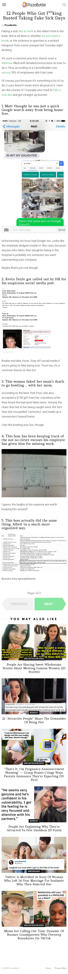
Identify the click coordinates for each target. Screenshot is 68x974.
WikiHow (7, 63)
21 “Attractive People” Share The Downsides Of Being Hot (34, 720)
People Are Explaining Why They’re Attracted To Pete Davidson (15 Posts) (34, 828)
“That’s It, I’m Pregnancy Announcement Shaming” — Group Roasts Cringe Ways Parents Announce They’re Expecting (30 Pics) (34, 774)
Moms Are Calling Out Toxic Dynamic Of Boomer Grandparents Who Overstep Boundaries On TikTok (34, 934)
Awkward (34, 871)
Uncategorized (34, 658)
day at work (26, 31)
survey (6, 72)
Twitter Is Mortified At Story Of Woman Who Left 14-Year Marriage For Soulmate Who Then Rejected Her (34, 880)
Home (48, 968)
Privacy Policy (60, 968)
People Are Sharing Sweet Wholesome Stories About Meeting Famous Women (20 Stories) (34, 668)
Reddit (34, 712)
